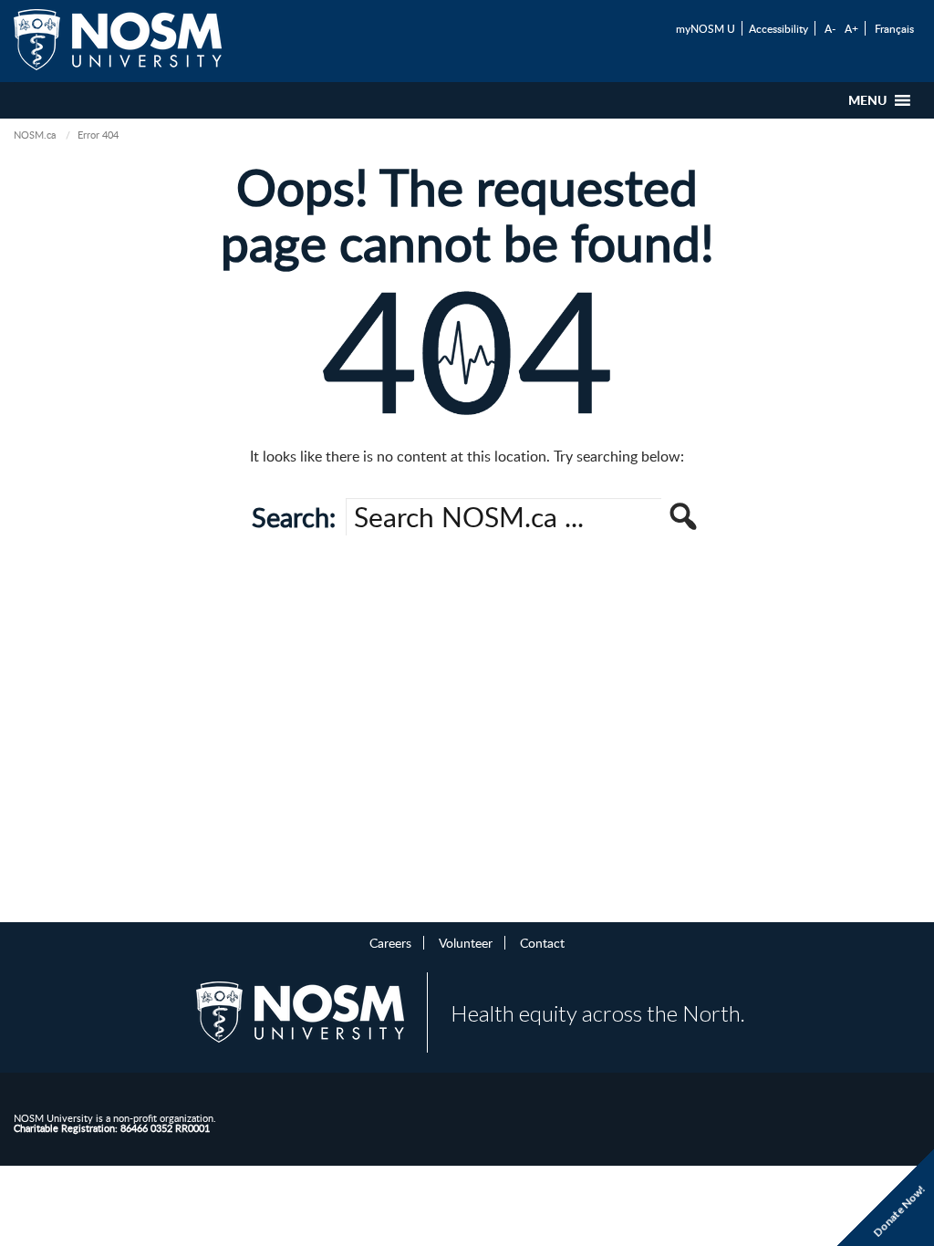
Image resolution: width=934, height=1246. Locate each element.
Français (894, 28)
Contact (542, 942)
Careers (390, 942)
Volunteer (466, 942)
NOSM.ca (35, 134)
